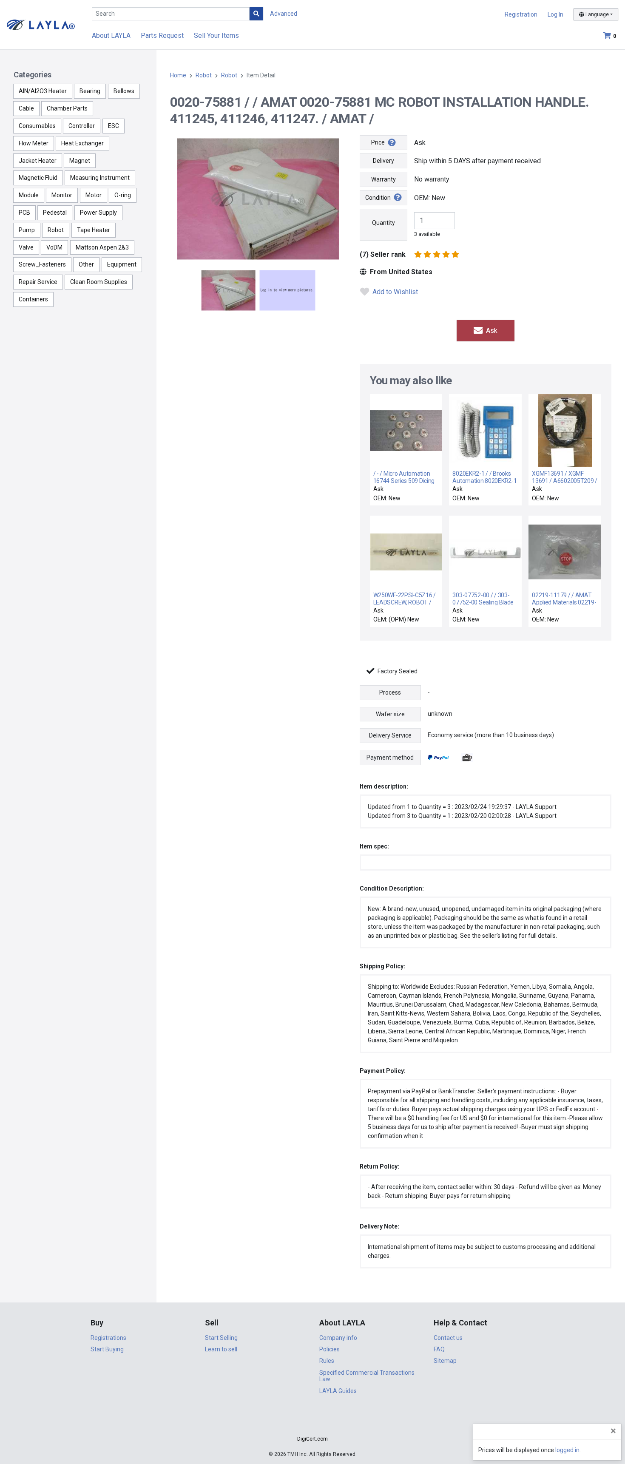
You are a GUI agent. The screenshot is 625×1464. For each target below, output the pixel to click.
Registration (521, 14)
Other (86, 264)
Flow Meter (33, 143)
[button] (312, 1423)
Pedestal (55, 212)
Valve (26, 247)
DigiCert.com (312, 1439)
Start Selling (221, 1337)
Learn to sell (221, 1349)
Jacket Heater (38, 160)
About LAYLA (111, 35)
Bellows (124, 91)
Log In (555, 14)
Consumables (37, 125)
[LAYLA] (41, 24)
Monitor (61, 195)
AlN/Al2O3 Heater (43, 91)
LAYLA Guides (338, 1390)
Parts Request (162, 35)
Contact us (448, 1337)
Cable (26, 108)
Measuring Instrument (100, 177)
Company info (338, 1337)
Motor (93, 195)
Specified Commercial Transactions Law (367, 1375)
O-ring (122, 195)
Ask (490, 330)
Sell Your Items (216, 35)
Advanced (283, 13)
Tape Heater (93, 230)
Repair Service (38, 281)
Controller (81, 125)
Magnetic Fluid (38, 177)
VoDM (54, 247)
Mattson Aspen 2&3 (102, 247)
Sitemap (445, 1360)
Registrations (108, 1337)
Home (178, 75)
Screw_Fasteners (42, 264)
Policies (329, 1349)
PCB (24, 212)
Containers (33, 299)
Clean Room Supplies (98, 281)
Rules (326, 1360)
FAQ (439, 1349)
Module (29, 195)
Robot (56, 230)
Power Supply (98, 212)
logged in (567, 1450)
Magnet (79, 160)
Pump (27, 230)
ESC (113, 125)
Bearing (90, 91)
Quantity (383, 222)
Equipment (121, 264)
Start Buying (107, 1349)
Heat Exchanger (82, 143)
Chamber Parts (67, 108)
